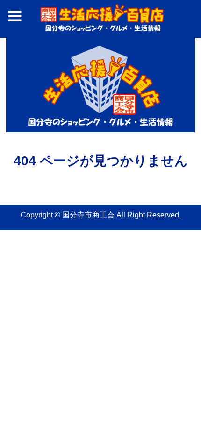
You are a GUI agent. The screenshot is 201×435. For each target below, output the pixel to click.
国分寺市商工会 (88, 215)
